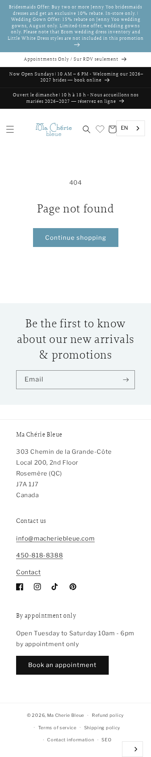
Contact (28, 572)
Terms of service (57, 727)
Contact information (70, 740)
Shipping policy (102, 727)
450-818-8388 (39, 555)
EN (124, 127)
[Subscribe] (125, 379)
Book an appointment (62, 665)
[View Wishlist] (99, 129)
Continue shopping (75, 237)
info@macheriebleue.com (55, 538)
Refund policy (108, 715)
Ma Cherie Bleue (66, 715)
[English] (132, 749)
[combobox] (130, 128)
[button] (10, 129)
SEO (106, 740)
